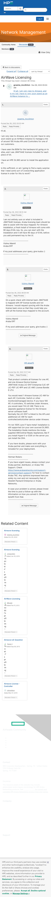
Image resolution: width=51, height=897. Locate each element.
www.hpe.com (29, 789)
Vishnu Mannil (27, 203)
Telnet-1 (10, 644)
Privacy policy (8, 819)
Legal (5, 826)
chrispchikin (11, 554)
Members (7, 49)
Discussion (26, 45)
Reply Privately (14, 126)
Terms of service (9, 822)
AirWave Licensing (12, 599)
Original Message (28, 335)
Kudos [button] (46, 104)
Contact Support (9, 842)
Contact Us (7, 812)
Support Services (9, 839)
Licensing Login (9, 853)
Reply (5, 126)
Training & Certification (11, 846)
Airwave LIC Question (13, 640)
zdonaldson (11, 690)
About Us (6, 805)
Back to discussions (12, 67)
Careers (6, 808)
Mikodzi (9, 603)
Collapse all (23, 71)
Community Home (8, 45)
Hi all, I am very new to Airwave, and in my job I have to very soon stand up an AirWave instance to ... (28, 93)
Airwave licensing (11, 530)
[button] (48, 862)
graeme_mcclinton (25, 119)
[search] (20, 9)
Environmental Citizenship (13, 815)
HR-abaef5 (29, 363)
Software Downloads (11, 849)
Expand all (11, 71)
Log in (40, 19)
